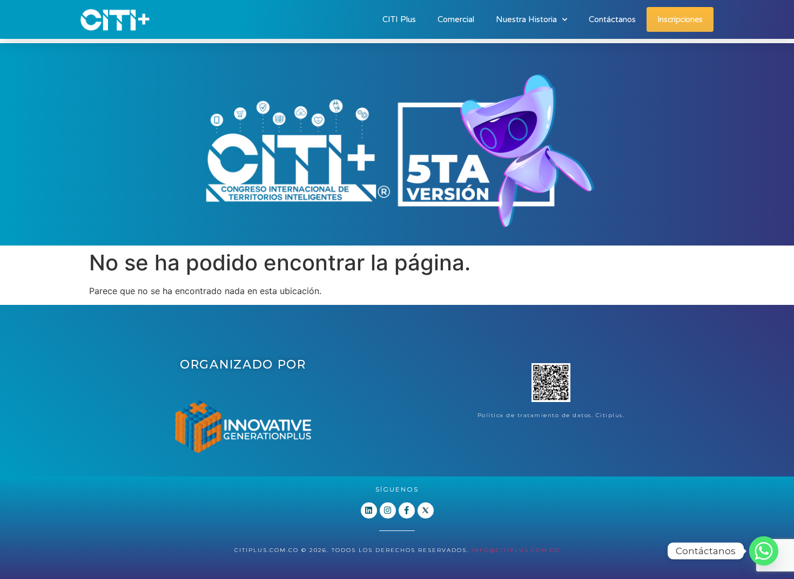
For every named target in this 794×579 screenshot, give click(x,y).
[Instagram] (388, 510)
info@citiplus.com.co (516, 550)
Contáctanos (612, 19)
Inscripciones (680, 19)
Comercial (456, 19)
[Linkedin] (369, 510)
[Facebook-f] (407, 510)
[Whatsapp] (763, 551)
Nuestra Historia (526, 19)
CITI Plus (399, 19)
